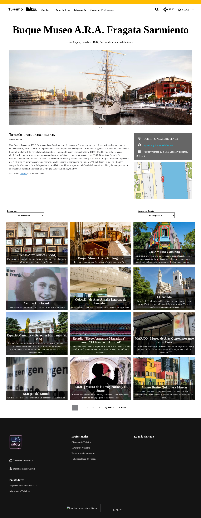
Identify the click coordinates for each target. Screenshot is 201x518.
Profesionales (107, 10)
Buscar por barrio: (146, 211)
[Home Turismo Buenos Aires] (22, 9)
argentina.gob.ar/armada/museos (158, 145)
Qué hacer (46, 10)
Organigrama (117, 509)
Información (80, 10)
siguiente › (109, 407)
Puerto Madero (16, 139)
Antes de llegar (63, 10)
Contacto (94, 10)
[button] (13, 87)
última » (122, 407)
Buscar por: (12, 211)
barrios (23, 173)
